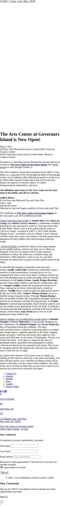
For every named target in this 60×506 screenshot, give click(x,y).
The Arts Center (13, 12)
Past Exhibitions (19, 34)
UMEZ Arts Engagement (29, 68)
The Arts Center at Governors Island (28, 164)
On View (16, 15)
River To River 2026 (21, 80)
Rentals (9, 378)
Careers (9, 384)
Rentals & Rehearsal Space (24, 37)
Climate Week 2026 (26, 27)
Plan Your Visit (18, 30)
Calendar (16, 100)
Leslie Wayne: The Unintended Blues (34, 21)
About (9, 115)
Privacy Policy (12, 386)
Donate (15, 112)
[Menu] (1, 6)
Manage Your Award (27, 71)
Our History (17, 118)
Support (9, 103)
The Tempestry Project (27, 18)
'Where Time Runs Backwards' (14, 220)
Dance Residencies (26, 49)
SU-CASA (22, 52)
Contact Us (11, 373)
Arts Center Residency (27, 46)
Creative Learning (25, 65)
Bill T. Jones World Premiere (30, 87)
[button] (6, 127)
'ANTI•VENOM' (8, 246)
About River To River (27, 90)
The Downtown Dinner (22, 105)
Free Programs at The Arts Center (27, 24)
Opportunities (18, 75)
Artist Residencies (20, 43)
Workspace (22, 55)
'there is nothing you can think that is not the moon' (23, 319)
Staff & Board (18, 121)
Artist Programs (13, 40)
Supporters (17, 109)
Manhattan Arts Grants (22, 59)
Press (8, 381)
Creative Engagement (27, 62)
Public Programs (13, 78)
